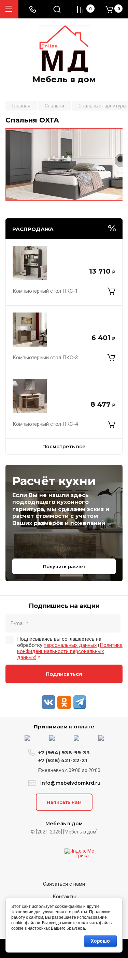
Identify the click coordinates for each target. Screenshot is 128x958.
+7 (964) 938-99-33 (64, 752)
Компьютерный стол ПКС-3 (45, 357)
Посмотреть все (64, 447)
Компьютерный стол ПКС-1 (45, 291)
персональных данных (70, 645)
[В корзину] (111, 291)
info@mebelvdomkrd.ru (70, 783)
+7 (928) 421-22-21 (62, 760)
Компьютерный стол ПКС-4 (45, 424)
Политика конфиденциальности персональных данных (70, 651)
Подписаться (64, 674)
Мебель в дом (64, 79)
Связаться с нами (64, 884)
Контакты (64, 897)
